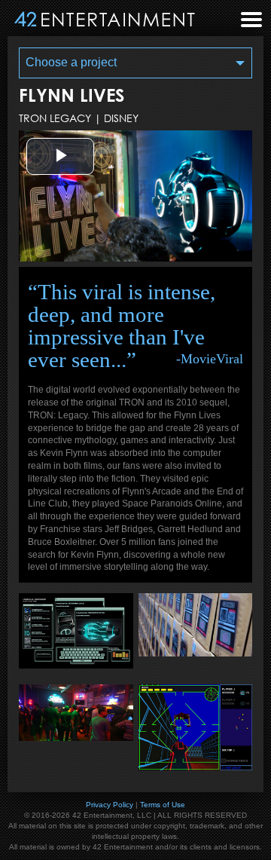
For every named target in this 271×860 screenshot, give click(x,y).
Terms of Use (162, 804)
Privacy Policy (109, 804)
